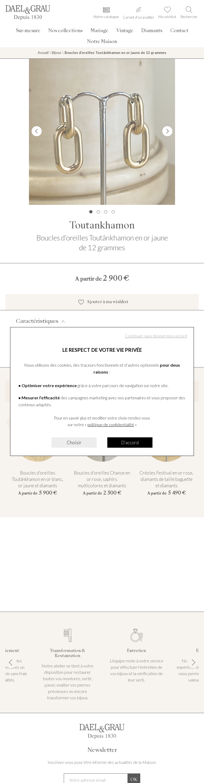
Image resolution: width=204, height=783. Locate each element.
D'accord (130, 442)
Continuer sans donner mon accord (156, 335)
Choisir (74, 442)
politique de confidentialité (110, 424)
